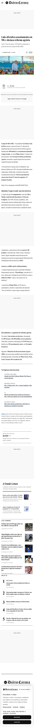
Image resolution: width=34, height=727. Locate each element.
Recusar (17, 717)
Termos (22, 707)
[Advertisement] (17, 20)
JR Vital (3, 414)
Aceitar (17, 722)
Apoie (30, 52)
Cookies (15, 707)
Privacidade (7, 707)
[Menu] (2, 3)
